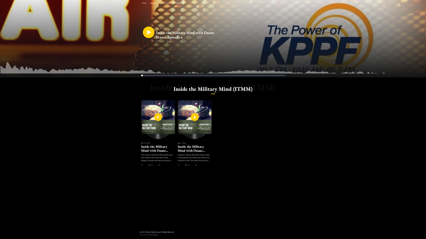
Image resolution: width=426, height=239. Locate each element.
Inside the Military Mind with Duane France (154, 149)
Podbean (155, 234)
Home (144, 3)
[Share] (181, 41)
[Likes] (157, 41)
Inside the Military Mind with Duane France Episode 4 (185, 35)
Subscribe (153, 3)
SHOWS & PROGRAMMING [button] (171, 3)
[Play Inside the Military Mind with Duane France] (158, 117)
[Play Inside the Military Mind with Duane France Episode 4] (148, 32)
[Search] (281, 3)
